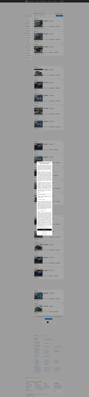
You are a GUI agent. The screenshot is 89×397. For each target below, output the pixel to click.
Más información (44, 231)
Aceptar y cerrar (44, 229)
